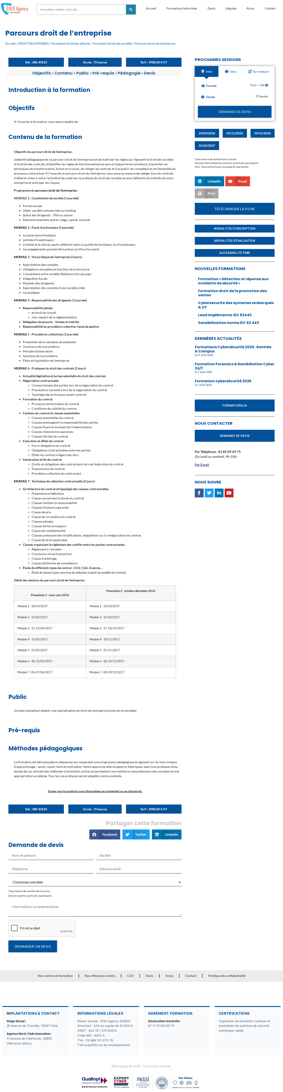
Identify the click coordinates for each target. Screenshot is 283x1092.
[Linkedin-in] (219, 493)
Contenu (64, 73)
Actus (250, 8)
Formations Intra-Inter (181, 8)
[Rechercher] (131, 9)
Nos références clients (100, 976)
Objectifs (41, 73)
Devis (211, 8)
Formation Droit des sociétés (112, 43)
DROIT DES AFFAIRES (33, 43)
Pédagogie (129, 73)
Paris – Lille (257, 85)
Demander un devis (33, 946)
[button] (104, 834)
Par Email (202, 465)
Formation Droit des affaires (70, 43)
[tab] (206, 71)
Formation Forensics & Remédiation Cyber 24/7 (234, 366)
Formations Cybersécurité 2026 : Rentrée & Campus (233, 349)
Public (82, 73)
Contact (270, 8)
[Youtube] (229, 493)
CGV (130, 976)
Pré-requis (103, 73)
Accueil (151, 8)
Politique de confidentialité (226, 976)
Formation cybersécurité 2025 (223, 381)
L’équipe (231, 8)
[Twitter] (209, 493)
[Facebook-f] (199, 493)
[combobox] (81, 9)
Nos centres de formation (55, 976)
